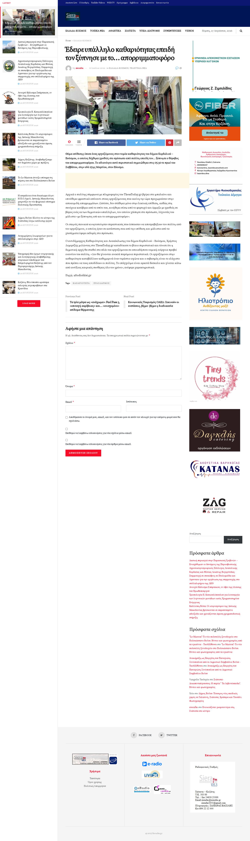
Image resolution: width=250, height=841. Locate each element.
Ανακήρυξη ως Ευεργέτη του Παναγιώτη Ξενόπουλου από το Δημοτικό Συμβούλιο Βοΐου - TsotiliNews (215, 662)
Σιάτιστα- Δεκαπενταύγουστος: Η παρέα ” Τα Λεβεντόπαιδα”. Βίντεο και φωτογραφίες (215, 683)
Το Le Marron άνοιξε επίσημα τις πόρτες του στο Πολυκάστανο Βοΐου (36, 179)
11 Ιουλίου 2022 (97, 68)
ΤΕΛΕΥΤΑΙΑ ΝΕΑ (138, 68)
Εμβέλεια (134, 3)
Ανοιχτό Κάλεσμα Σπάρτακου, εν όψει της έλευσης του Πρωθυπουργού (35, 96)
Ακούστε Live (71, 3)
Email (69, 402)
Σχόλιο (70, 343)
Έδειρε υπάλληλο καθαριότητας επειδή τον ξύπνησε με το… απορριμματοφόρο (28, 25)
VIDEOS (189, 31)
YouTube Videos (98, 3)
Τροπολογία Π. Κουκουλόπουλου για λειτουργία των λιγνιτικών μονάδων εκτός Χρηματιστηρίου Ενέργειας (35, 116)
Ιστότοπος (131, 401)
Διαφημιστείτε (147, 3)
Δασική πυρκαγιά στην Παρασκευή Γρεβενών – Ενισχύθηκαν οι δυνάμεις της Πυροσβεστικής (36, 45)
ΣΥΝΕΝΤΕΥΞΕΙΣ (172, 31)
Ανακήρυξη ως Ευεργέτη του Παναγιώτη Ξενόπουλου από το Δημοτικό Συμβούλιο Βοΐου (212, 669)
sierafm (79, 68)
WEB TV (111, 3)
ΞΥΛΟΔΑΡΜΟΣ (102, 283)
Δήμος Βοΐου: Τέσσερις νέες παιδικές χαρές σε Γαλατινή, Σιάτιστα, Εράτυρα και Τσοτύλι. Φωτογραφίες (215, 697)
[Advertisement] (127, 180)
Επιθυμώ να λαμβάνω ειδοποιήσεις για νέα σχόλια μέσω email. (98, 433)
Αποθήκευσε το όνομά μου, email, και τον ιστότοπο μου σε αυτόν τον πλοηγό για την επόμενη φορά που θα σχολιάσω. (124, 419)
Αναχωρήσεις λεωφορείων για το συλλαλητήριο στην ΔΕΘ (35, 237)
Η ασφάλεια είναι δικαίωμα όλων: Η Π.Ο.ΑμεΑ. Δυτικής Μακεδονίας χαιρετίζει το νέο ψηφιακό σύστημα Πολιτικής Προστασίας (36, 200)
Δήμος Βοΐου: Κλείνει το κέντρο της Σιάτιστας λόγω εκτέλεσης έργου (36, 219)
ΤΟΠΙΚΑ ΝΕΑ (97, 31)
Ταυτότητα (95, 778)
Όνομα (70, 386)
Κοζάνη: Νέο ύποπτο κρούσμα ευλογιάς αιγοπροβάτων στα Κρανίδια (33, 285)
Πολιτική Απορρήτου (95, 786)
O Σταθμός (84, 3)
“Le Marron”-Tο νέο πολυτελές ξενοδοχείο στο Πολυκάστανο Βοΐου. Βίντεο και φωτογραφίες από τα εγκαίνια (215, 648)
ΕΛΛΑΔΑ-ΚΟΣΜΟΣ (75, 31)
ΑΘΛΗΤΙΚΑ (115, 31)
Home (68, 40)
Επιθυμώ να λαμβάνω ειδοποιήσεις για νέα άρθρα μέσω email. (98, 444)
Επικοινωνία (162, 3)
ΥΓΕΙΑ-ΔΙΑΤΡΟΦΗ (149, 31)
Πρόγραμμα (122, 3)
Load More (28, 303)
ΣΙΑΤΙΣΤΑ (130, 31)
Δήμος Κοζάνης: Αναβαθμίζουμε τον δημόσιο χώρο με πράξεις (35, 161)
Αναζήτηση (195, 533)
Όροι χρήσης (95, 782)
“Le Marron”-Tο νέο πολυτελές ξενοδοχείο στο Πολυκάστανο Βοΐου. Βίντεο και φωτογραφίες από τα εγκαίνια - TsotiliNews (215, 640)
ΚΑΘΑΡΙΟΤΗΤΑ (81, 283)
